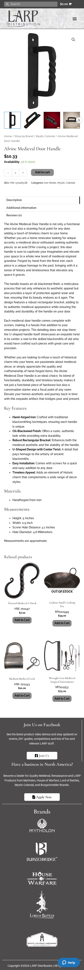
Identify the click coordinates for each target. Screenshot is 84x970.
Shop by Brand (24, 136)
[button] (74, 18)
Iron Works (50, 182)
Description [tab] (14, 200)
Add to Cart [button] (22, 620)
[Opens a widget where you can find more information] (68, 963)
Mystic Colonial (45, 136)
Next (79, 120)
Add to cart (42, 172)
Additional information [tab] (21, 207)
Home (8, 136)
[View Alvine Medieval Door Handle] (12, 120)
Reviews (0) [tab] (14, 215)
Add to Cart (62, 623)
